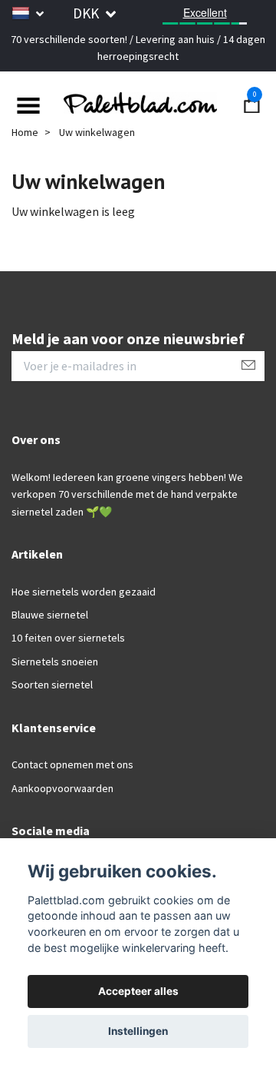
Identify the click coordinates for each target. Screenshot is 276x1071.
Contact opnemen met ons (72, 764)
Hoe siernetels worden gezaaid (84, 591)
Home (25, 132)
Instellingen (138, 1031)
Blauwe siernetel (50, 615)
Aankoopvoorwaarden (62, 788)
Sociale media (51, 830)
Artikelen (37, 554)
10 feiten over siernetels (68, 638)
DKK (87, 13)
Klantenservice (54, 727)
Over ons (36, 439)
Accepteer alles (138, 991)
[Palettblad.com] (138, 104)
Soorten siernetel (52, 684)
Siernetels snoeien (55, 661)
